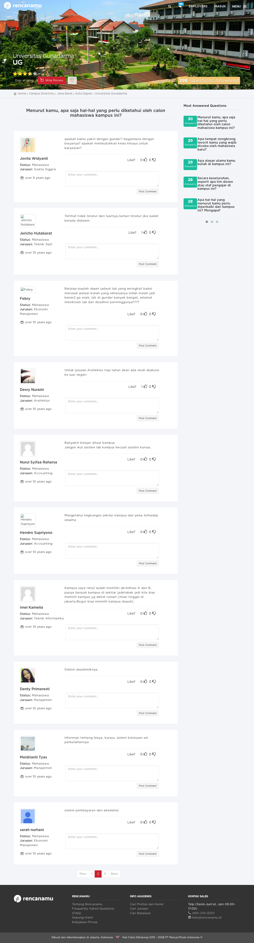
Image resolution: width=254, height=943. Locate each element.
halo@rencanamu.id (206, 917)
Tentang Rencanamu (87, 904)
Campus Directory (41, 93)
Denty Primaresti (35, 689)
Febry (25, 299)
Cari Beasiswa (140, 913)
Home (22, 93)
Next (114, 873)
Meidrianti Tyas (33, 757)
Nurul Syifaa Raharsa (38, 462)
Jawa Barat (64, 93)
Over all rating (24, 80)
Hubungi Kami (82, 917)
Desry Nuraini (32, 390)
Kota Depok (83, 93)
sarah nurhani (32, 830)
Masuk (220, 6)
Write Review (54, 80)
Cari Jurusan (139, 908)
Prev (83, 873)
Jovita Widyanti (34, 159)
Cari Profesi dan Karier (147, 904)
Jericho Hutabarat (36, 233)
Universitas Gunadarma (43, 55)
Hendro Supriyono (36, 533)
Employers (198, 6)
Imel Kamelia (31, 607)
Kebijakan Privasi (84, 922)
